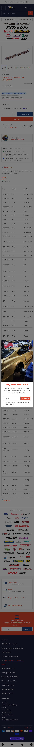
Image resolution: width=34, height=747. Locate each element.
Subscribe (25, 398)
